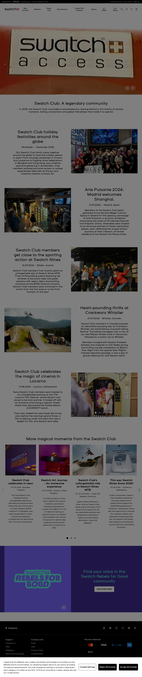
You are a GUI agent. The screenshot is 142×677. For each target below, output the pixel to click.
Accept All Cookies (128, 667)
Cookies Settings (87, 667)
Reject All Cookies (107, 667)
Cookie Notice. (13, 673)
